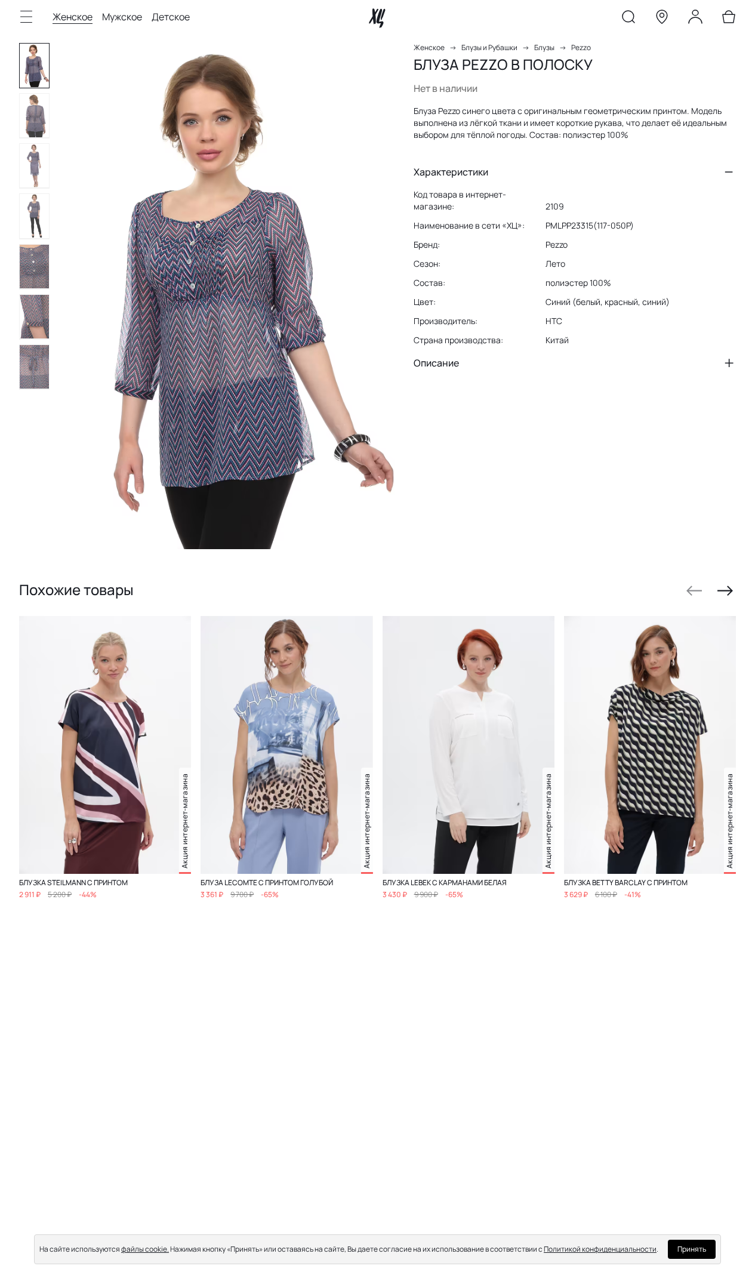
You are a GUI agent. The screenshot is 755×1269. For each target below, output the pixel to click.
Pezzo (581, 47)
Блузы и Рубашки (489, 47)
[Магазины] (662, 19)
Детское (171, 16)
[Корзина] (729, 19)
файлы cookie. (145, 1249)
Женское (73, 16)
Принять (691, 1249)
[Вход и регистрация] (695, 19)
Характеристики (451, 171)
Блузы (544, 47)
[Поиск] (628, 19)
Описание (436, 362)
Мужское (122, 16)
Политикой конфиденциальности (600, 1249)
